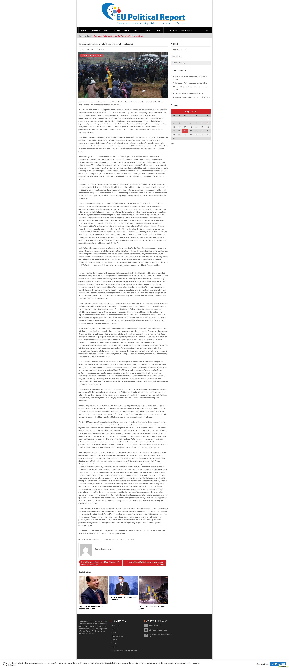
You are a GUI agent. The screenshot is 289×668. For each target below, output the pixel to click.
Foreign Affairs (96, 55)
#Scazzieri (131, 539)
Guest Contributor (88, 49)
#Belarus (88, 539)
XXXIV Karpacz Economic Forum (179, 30)
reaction (136, 444)
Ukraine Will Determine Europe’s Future (152, 607)
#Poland (123, 539)
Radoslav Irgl (178, 76)
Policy (106, 30)
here (15, 665)
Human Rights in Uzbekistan (199, 97)
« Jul (172, 143)
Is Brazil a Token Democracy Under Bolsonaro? (123, 598)
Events (158, 30)
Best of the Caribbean (199, 83)
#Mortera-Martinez (111, 539)
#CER (101, 539)
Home (83, 30)
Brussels (95, 30)
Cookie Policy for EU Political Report (124, 650)
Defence (88, 36)
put (85, 342)
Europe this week (120, 30)
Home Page (116, 625)
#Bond (95, 539)
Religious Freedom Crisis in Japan (192, 93)
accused (114, 348)
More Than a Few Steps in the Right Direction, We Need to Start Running (100, 563)
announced (120, 461)
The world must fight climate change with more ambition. (146, 563)
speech (82, 159)
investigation (86, 295)
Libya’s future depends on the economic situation (91, 607)
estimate (144, 278)
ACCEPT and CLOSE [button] (278, 664)
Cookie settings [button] (262, 664)
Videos (147, 30)
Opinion (136, 30)
